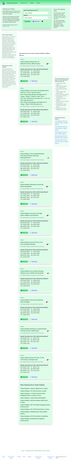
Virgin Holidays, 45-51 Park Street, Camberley (34, 416)
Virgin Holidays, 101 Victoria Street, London (33, 391)
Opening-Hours (59, 456)
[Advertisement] (9, 110)
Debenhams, (30, 62)
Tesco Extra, (35, 97)
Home (3, 456)
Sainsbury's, (33, 329)
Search (28, 21)
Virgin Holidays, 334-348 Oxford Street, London (34, 409)
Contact (19, 456)
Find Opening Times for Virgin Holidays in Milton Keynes (61, 122)
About (24, 456)
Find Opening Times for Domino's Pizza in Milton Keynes (61, 141)
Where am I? (37, 21)
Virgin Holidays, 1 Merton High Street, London (34, 388)
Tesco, (32, 155)
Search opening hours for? (31, 10)
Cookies (29, 456)
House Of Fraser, (31, 243)
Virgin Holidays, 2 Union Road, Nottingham (33, 398)
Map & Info (25, 81)
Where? (26, 15)
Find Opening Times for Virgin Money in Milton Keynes (61, 128)
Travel (22, 59)
